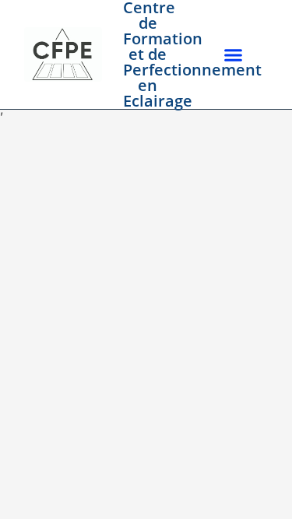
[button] (233, 54)
